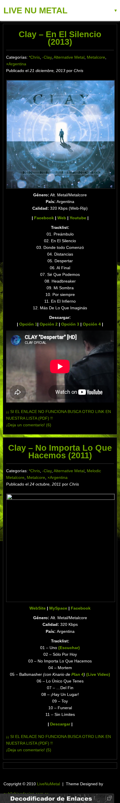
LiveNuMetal (48, 784)
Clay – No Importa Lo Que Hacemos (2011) (60, 451)
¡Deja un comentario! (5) (28, 750)
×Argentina (16, 64)
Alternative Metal (69, 57)
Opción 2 (49, 324)
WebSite (37, 608)
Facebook (44, 217)
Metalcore (96, 57)
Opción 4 (92, 324)
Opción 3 (70, 324)
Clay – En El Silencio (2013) (60, 38)
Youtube (78, 217)
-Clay (47, 57)
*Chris (34, 57)
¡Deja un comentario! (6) (28, 425)
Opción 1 (28, 324)
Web (61, 217)
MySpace (58, 608)
